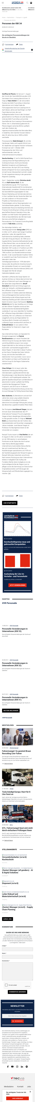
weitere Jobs (7, 919)
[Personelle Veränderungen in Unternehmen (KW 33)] (17, 614)
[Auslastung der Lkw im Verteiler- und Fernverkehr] (17, 560)
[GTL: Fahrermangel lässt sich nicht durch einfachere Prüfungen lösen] (17, 813)
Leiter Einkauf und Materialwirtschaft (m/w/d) (14, 895)
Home (3, 17)
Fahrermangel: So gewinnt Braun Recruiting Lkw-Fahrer (16, 752)
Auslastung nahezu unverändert (13, 579)
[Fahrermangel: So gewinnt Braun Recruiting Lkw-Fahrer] (17, 736)
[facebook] (8, 1066)
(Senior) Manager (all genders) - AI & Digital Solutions (17, 871)
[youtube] (12, 1066)
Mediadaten (9, 1086)
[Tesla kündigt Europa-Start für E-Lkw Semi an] (17, 777)
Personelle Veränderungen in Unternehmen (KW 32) (15, 664)
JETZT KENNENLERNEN (17, 585)
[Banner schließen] (29, 1091)
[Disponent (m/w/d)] (8, 881)
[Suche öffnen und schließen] (26, 2)
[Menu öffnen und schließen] (3, 3)
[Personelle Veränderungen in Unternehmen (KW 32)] (17, 648)
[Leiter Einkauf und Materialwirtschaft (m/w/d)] (15, 892)
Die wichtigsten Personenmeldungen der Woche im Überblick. (16, 669)
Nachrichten (10, 17)
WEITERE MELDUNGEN (10, 710)
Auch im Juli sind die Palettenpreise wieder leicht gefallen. (17, 548)
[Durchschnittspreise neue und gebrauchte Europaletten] (17, 528)
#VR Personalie (9, 603)
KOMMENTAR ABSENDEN (17, 992)
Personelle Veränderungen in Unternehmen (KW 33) (15, 630)
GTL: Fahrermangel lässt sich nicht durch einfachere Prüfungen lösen (17, 829)
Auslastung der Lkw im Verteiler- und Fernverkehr (15, 575)
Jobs (29, 1086)
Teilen (21, 44)
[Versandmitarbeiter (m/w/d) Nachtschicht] (14, 855)
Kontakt (20, 1086)
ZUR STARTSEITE (9, 503)
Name (3, 953)
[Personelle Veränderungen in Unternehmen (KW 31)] (17, 683)
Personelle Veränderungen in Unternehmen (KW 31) (15, 698)
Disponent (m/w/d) (10, 883)
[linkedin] (22, 1066)
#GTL (11, 825)
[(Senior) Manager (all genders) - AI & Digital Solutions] (17, 868)
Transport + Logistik (21, 17)
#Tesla (11, 788)
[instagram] (17, 1066)
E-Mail (4, 946)
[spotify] (27, 1066)
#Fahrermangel (14, 748)
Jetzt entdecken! (17, 1098)
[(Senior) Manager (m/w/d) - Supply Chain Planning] (16, 905)
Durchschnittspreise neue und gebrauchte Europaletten (17, 543)
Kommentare (9, 44)
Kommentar (5, 961)
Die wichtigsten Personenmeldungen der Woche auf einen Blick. (16, 635)
